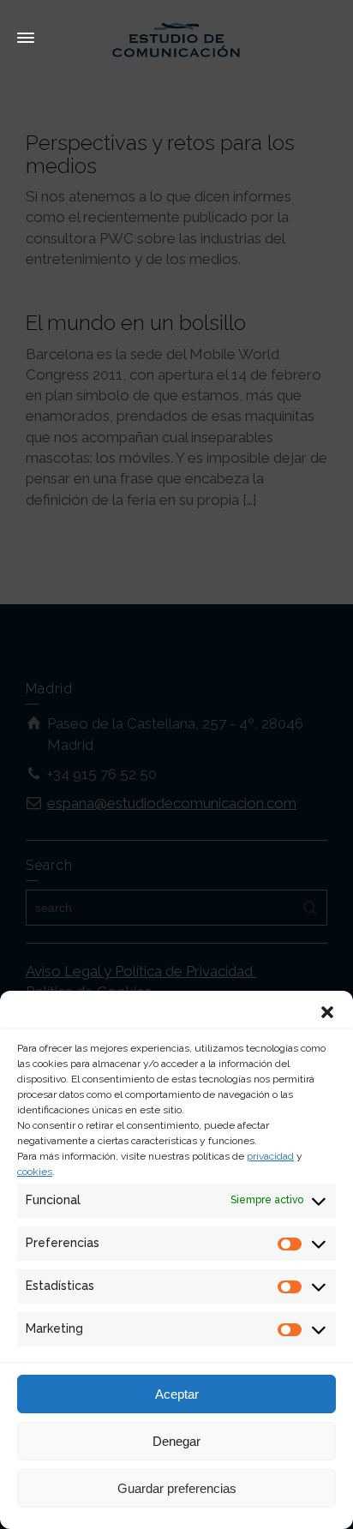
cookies (34, 1172)
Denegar (176, 1441)
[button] (327, 1012)
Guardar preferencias (176, 1488)
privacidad (270, 1156)
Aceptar (177, 1394)
